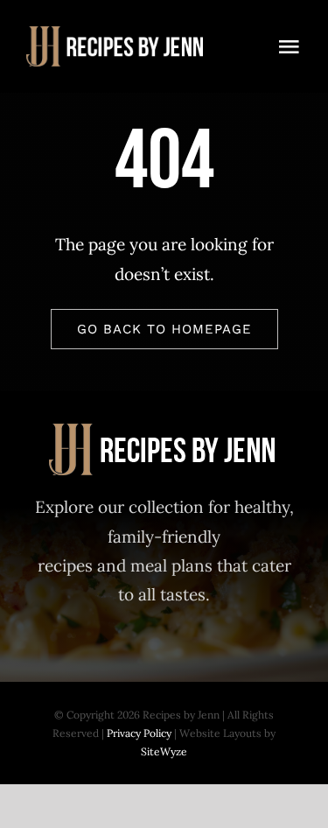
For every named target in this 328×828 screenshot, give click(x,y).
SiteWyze (164, 751)
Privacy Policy (139, 733)
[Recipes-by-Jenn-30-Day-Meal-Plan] (116, 34)
